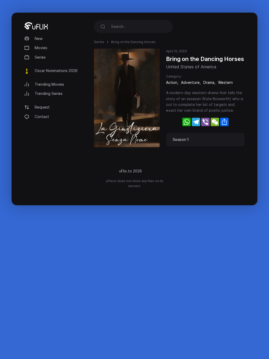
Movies (41, 47)
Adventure (190, 82)
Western (225, 82)
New (39, 38)
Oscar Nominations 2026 (56, 70)
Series (40, 57)
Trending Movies (49, 84)
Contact (42, 116)
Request (42, 107)
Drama (208, 82)
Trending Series (49, 93)
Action (171, 82)
